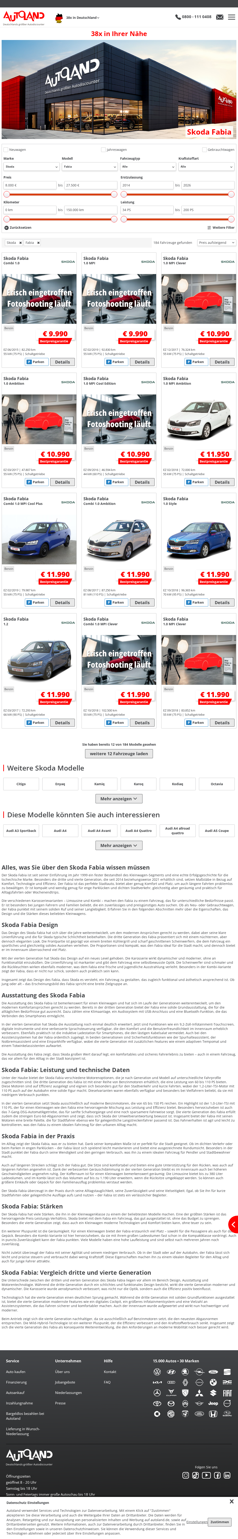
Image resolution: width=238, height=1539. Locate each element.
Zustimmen (220, 1522)
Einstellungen (197, 1522)
